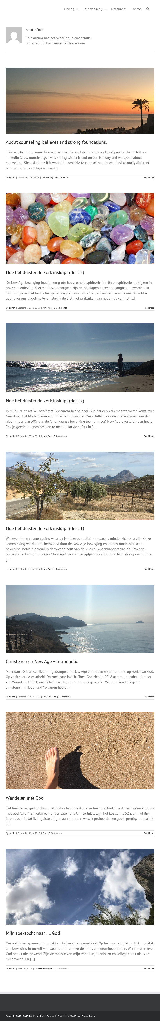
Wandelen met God (25, 798)
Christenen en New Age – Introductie (42, 661)
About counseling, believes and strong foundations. (56, 142)
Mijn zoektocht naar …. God (33, 933)
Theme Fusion (89, 1016)
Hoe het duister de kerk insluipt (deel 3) (45, 272)
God (44, 696)
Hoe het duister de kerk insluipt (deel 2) (45, 401)
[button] (147, 8)
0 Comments (61, 177)
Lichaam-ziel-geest (44, 968)
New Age (47, 307)
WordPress (75, 1016)
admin (12, 177)
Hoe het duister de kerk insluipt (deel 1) (45, 528)
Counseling (47, 177)
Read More (149, 177)
